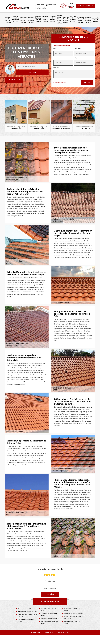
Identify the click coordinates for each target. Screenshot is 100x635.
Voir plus (50, 594)
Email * (55, 58)
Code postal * (78, 48)
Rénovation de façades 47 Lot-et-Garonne (23, 20)
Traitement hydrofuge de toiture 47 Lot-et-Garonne (38, 20)
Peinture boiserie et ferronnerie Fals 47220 (73, 617)
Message (55, 67)
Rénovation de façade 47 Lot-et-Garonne (31, 20)
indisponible (40, 5)
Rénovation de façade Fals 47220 (27, 611)
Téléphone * (77, 58)
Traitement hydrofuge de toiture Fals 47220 (27, 616)
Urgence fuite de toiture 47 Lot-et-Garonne (59, 20)
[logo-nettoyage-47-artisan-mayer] (18, 6)
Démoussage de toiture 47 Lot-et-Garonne (80, 20)
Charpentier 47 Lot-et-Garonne (95, 19)
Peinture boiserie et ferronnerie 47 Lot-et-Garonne (15, 20)
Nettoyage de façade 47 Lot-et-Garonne (66, 20)
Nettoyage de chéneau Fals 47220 (26, 621)
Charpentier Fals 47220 (25, 609)
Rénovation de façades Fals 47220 (72, 623)
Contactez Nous (14, 80)
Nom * (55, 48)
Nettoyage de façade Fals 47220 (50, 618)
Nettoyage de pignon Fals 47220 (73, 613)
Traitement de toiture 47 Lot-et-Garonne (8, 20)
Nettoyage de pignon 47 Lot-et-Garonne (88, 20)
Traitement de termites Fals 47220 (49, 609)
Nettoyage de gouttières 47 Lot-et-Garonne (73, 20)
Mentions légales (63, 632)
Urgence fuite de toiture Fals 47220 (49, 615)
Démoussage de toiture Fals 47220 (72, 609)
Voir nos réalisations (86, 6)
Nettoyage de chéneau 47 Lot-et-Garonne (45, 20)
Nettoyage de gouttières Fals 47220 (49, 623)
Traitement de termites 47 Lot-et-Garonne (52, 20)
